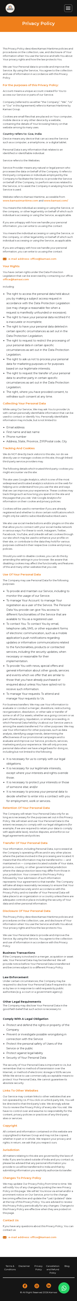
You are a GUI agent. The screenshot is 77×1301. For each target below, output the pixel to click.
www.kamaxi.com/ (56, 200)
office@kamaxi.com (16, 279)
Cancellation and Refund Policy (52, 1269)
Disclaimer (24, 1266)
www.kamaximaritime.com (20, 200)
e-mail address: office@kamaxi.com (32, 258)
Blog (67, 1266)
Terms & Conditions (10, 1268)
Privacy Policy (38, 1268)
